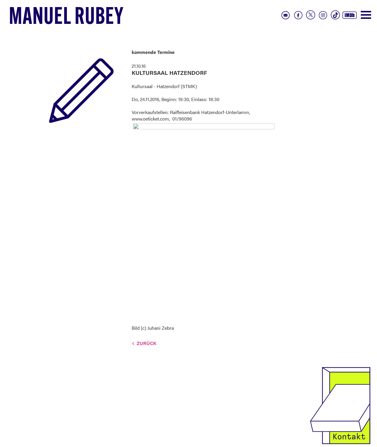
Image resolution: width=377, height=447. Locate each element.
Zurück (146, 343)
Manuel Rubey (66, 18)
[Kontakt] (340, 405)
